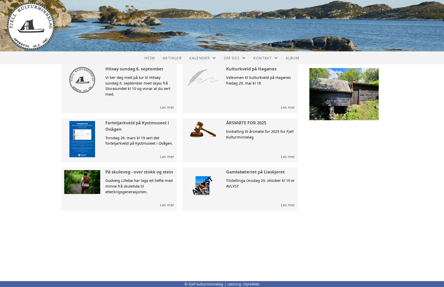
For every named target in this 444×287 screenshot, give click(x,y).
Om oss (232, 57)
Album (293, 57)
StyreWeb (251, 284)
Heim (149, 57)
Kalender (199, 57)
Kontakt (262, 57)
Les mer (167, 107)
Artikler (172, 57)
